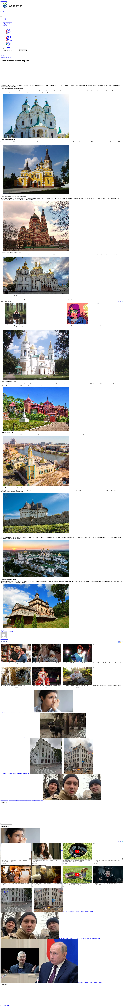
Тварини (5, 25)
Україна (5, 631)
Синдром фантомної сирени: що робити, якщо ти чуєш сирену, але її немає (17, 712)
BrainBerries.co (4, 52)
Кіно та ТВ (5, 20)
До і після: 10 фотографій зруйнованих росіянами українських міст (15, 773)
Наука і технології (7, 23)
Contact (4, 892)
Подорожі (5, 24)
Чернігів (13, 631)
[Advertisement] (39, 75)
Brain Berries (3, 11)
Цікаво (4, 26)
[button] (3, 48)
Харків (9, 631)
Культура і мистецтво (7, 22)
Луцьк (2, 631)
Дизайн (4, 19)
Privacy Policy (6, 891)
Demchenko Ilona (4, 639)
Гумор (4, 18)
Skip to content (4, 1)
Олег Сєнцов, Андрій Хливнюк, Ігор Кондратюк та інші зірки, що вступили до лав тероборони (22, 800)
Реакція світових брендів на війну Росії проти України (90, 982)
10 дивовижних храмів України (7, 57)
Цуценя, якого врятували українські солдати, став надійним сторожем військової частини (20, 737)
